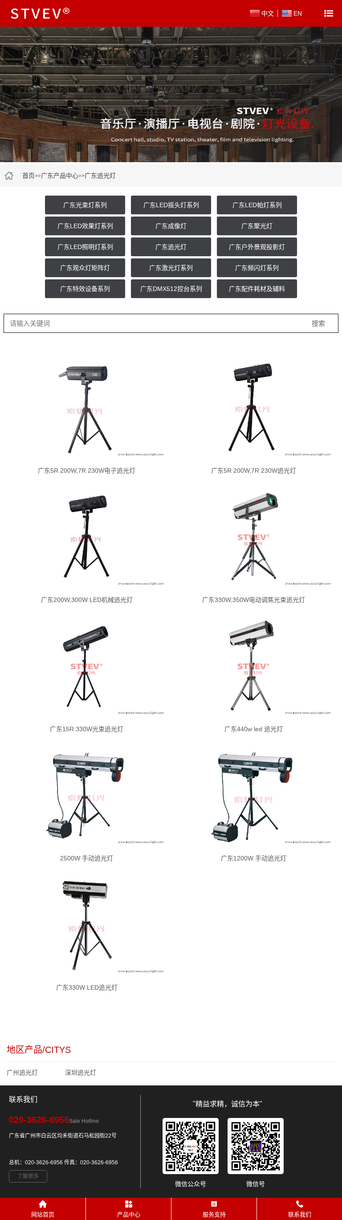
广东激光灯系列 (171, 267)
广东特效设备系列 (85, 288)
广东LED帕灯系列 (257, 205)
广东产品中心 (59, 175)
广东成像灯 (171, 225)
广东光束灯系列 (85, 205)
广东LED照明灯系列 (85, 246)
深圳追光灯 (80, 1072)
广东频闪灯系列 (257, 267)
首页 (28, 175)
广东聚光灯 (257, 225)
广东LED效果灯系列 (85, 225)
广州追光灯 (22, 1072)
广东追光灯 (100, 175)
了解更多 (28, 1176)
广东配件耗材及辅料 (257, 288)
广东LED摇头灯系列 (171, 205)
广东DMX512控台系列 (171, 288)
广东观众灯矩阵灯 (85, 267)
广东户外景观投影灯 (257, 246)
